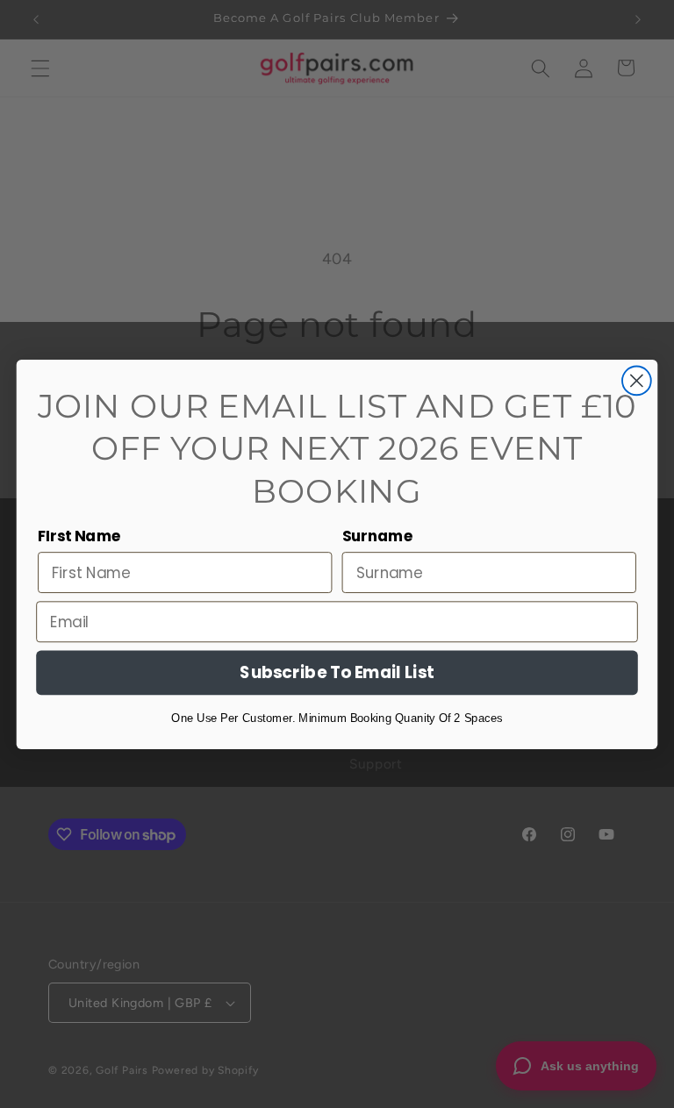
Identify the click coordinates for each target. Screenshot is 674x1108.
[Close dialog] (636, 380)
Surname (377, 535)
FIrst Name (80, 535)
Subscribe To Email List (337, 672)
